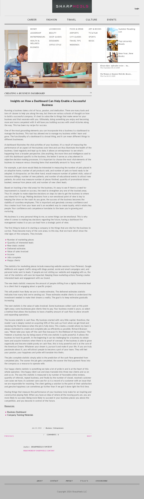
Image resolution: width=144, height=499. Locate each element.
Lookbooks (55, 29)
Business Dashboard (16, 412)
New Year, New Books (126, 54)
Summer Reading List (127, 30)
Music (91, 41)
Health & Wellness (35, 42)
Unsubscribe (101, 481)
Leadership (35, 33)
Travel (71, 19)
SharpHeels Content (45, 451)
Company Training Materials (20, 415)
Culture (91, 19)
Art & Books (95, 29)
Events (111, 19)
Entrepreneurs (37, 37)
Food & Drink (76, 29)
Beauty (52, 33)
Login (137, 9)
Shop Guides (55, 37)
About (40, 481)
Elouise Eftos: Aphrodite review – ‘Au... (114, 65)
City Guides (75, 37)
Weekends (74, 45)
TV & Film (93, 33)
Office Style (55, 45)
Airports (74, 33)
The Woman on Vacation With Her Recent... (116, 74)
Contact (54, 481)
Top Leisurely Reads (125, 42)
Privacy (69, 481)
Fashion (51, 19)
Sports (92, 37)
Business (34, 47)
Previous (9, 436)
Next (89, 436)
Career (32, 19)
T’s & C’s (84, 481)
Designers (54, 41)
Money (33, 29)
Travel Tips (75, 41)
